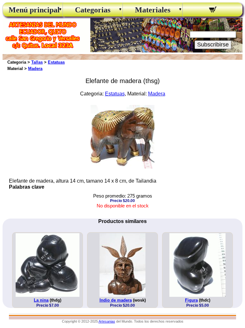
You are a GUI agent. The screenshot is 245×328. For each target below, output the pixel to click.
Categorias (92, 10)
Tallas (37, 62)
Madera (35, 68)
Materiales (152, 10)
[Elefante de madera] (122, 167)
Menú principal (32, 10)
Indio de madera (116, 300)
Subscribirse (213, 44)
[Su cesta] (212, 10)
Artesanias (107, 321)
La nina (41, 300)
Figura (191, 300)
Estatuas (56, 62)
